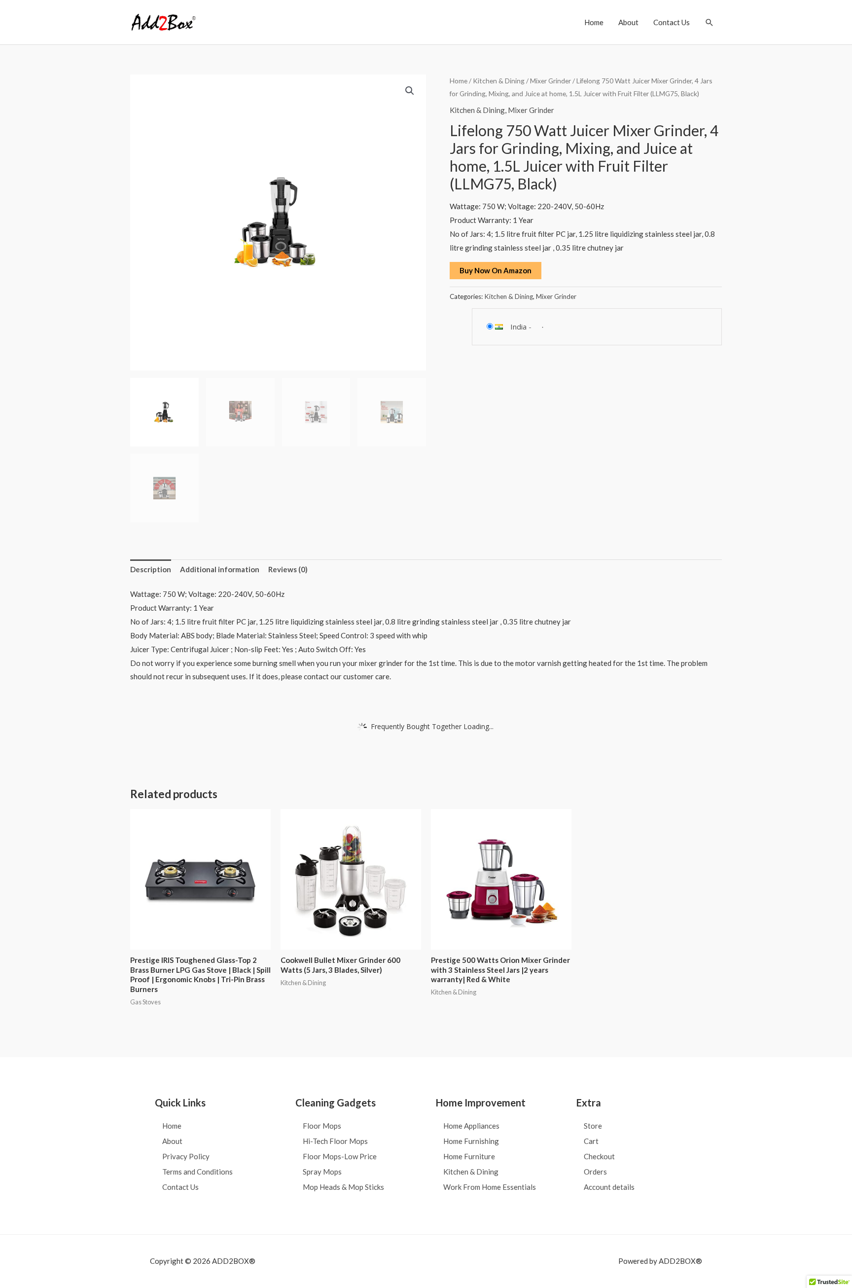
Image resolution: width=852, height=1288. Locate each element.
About (628, 22)
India (518, 326)
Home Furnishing (471, 1141)
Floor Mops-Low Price (340, 1156)
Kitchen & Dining (499, 80)
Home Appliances (471, 1125)
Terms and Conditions (197, 1171)
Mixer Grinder (550, 80)
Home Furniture (469, 1156)
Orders (595, 1171)
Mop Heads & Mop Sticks (343, 1186)
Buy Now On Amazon (496, 270)
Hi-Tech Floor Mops (335, 1141)
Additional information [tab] (219, 569)
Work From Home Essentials (489, 1186)
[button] (709, 22)
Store (593, 1125)
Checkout (599, 1156)
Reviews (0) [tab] (288, 569)
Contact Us (671, 22)
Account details (609, 1186)
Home (594, 22)
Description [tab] (150, 569)
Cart (591, 1141)
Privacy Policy (186, 1156)
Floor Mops (322, 1125)
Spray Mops (322, 1171)
